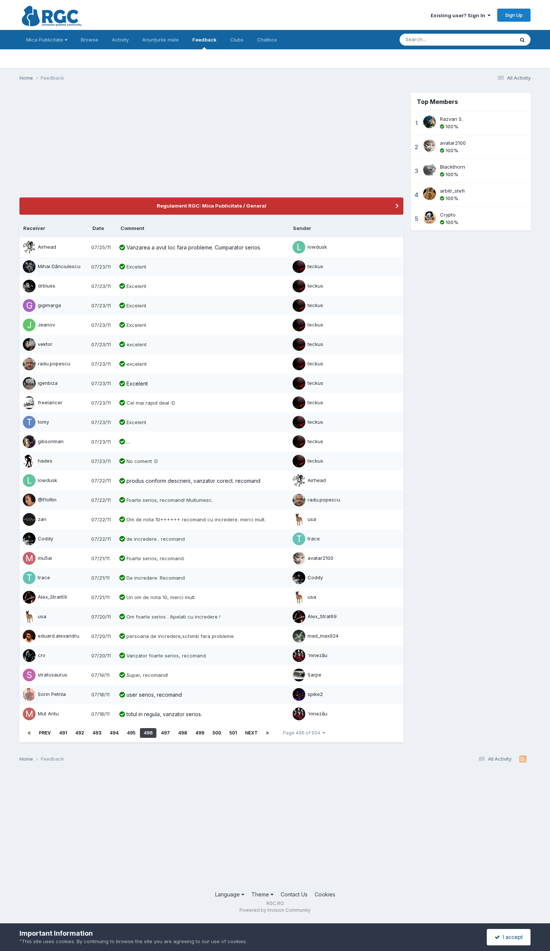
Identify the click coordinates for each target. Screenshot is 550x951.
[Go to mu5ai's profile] (29, 558)
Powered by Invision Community (275, 910)
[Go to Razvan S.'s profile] (429, 122)
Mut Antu (48, 714)
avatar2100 (320, 558)
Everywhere (491, 39)
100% (451, 126)
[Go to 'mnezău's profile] (299, 655)
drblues (46, 286)
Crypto (448, 215)
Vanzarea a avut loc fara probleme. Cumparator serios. (193, 247)
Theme (261, 894)
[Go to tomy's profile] (29, 422)
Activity (120, 40)
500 (217, 733)
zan (42, 519)
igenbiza (48, 383)
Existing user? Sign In (459, 15)
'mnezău (317, 655)
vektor (45, 344)
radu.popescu (54, 363)
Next (251, 733)
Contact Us (294, 894)
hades (45, 461)
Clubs (237, 40)
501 (233, 733)
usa (312, 519)
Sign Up (514, 15)
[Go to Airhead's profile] (29, 247)
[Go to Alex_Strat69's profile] (29, 597)
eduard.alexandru (58, 636)
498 (182, 733)
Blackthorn (452, 167)
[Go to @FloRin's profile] (29, 500)
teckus (315, 266)
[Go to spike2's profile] (299, 694)
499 (199, 733)
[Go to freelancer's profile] (29, 402)
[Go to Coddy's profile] (29, 539)
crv (41, 655)
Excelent (137, 383)
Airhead (47, 247)
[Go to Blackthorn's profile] (429, 169)
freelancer (50, 402)
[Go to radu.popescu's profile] (29, 364)
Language (228, 894)
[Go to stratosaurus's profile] (29, 675)
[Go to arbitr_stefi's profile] (429, 193)
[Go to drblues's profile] (29, 286)
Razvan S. (451, 119)
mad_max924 (323, 636)
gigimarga (49, 305)
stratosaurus (52, 675)
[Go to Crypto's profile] (429, 217)
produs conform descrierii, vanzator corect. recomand (193, 481)
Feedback (204, 40)
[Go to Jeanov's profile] (29, 325)
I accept (511, 937)
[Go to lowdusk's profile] (299, 247)
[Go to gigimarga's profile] (29, 305)
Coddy (45, 539)
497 (165, 733)
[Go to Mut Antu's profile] (29, 714)
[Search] (522, 40)
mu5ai (45, 558)
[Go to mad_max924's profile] (299, 636)
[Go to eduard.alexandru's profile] (29, 636)
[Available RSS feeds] (523, 759)
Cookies (325, 894)
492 (79, 733)
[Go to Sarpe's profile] (299, 675)
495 (131, 733)
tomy (43, 422)
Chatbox (267, 40)
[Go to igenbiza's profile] (29, 383)
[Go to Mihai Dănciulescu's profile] (29, 266)
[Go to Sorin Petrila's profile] (29, 694)
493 (96, 733)
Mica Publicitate (45, 40)
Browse (89, 40)
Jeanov (46, 325)
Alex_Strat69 (52, 597)
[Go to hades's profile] (29, 461)
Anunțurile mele (160, 40)
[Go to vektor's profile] (29, 344)
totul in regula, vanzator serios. (164, 714)
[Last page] (267, 733)
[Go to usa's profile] (299, 519)
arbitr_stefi (452, 191)
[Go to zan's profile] (29, 519)
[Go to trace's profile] (299, 539)
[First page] (29, 733)
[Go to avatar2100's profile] (299, 558)
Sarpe (314, 675)
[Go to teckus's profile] (299, 266)
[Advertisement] (155, 145)
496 (148, 733)
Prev (45, 733)
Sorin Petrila (52, 694)
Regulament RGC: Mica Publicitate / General (211, 206)
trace (314, 539)
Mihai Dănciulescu (59, 266)
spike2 (315, 694)
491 (63, 733)
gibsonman (51, 441)
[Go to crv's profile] (29, 655)
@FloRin (47, 500)
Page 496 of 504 (303, 733)
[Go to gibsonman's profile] (29, 441)
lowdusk (317, 247)
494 (114, 733)
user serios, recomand (154, 694)
